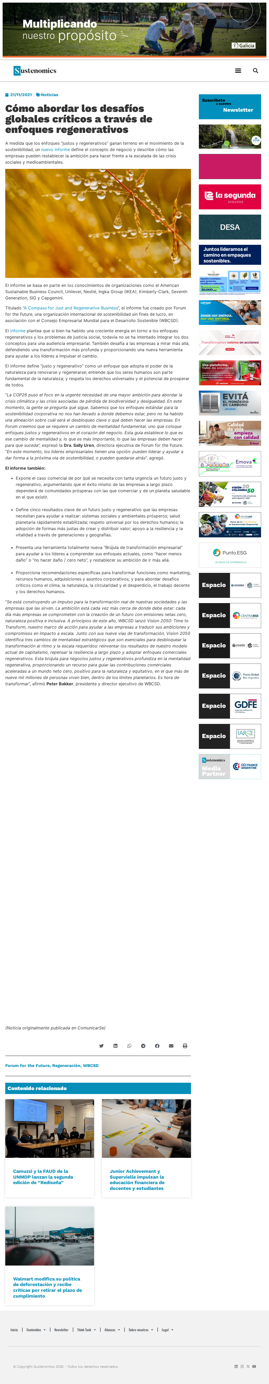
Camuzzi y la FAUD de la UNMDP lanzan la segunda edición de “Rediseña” (43, 1176)
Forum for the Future (27, 1065)
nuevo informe (55, 149)
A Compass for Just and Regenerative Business (71, 307)
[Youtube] (254, 1366)
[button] (238, 71)
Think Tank (84, 1329)
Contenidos (34, 1329)
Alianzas (110, 1329)
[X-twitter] (248, 1366)
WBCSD (91, 1065)
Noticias (49, 94)
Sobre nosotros (138, 1329)
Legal (165, 1329)
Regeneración (66, 1065)
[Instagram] (242, 1366)
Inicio (14, 1329)
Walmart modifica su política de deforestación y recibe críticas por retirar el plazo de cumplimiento (47, 1287)
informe (17, 330)
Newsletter (61, 1329)
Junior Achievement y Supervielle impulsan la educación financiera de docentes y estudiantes (137, 1179)
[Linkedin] (236, 1366)
